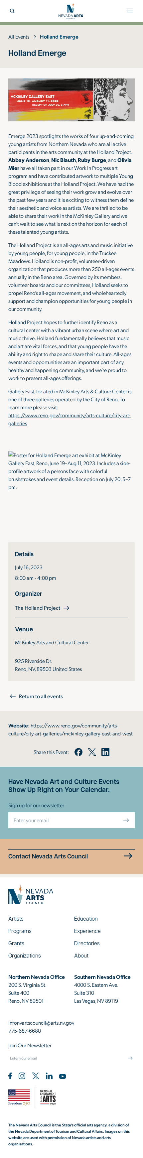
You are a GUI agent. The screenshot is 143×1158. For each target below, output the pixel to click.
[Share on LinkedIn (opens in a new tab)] (105, 752)
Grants (16, 943)
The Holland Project (43, 607)
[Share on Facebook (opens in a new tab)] (78, 752)
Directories (87, 943)
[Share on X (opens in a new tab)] (92, 752)
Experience (87, 930)
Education (86, 918)
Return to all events (41, 696)
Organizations (24, 955)
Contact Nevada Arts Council (48, 856)
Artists (16, 918)
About (81, 955)
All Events (18, 36)
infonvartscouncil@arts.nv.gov (41, 1022)
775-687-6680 (24, 1030)
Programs (20, 930)
